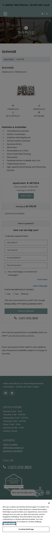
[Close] (49, 503)
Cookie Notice (9, 524)
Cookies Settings (26, 529)
